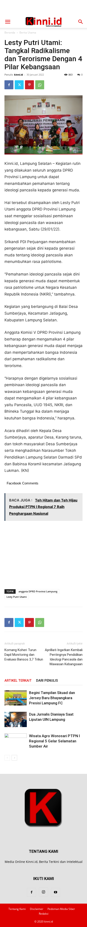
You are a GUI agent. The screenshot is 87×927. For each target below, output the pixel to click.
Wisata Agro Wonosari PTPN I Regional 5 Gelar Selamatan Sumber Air (54, 741)
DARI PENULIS (47, 680)
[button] (7, 22)
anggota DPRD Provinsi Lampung (38, 591)
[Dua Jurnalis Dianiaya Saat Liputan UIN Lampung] (15, 719)
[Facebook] (8, 84)
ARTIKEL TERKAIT (18, 680)
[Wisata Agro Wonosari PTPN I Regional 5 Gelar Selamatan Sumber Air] (15, 741)
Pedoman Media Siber (61, 909)
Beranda (9, 32)
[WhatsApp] (39, 84)
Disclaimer (36, 909)
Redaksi (43, 914)
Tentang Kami (17, 909)
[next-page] (14, 758)
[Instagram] (43, 892)
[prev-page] (7, 758)
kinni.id (18, 74)
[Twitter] (19, 84)
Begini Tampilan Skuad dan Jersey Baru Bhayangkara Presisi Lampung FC (52, 697)
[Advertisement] (43, 7)
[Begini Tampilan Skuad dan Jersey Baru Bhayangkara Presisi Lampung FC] (15, 698)
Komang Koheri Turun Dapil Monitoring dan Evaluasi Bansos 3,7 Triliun (23, 654)
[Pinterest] (29, 84)
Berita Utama (27, 32)
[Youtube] (55, 892)
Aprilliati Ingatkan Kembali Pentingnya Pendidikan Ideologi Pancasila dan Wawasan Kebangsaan (64, 657)
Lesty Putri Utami (16, 596)
